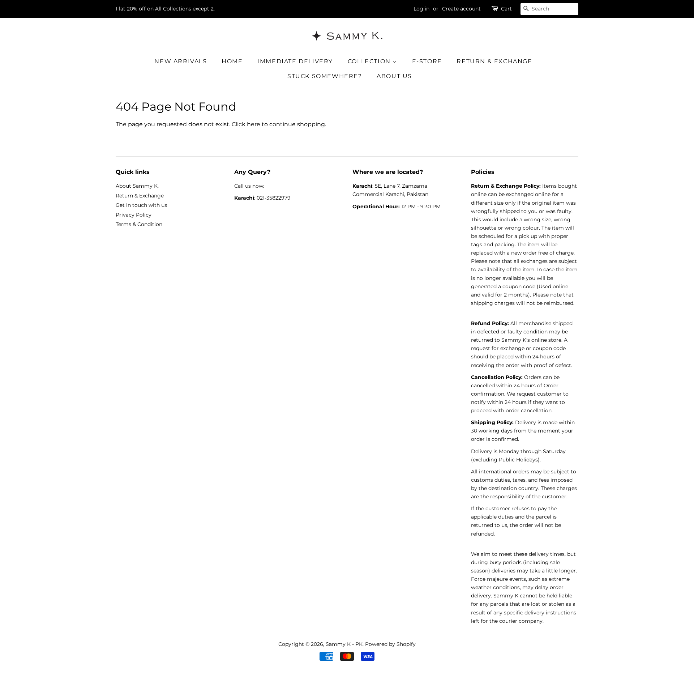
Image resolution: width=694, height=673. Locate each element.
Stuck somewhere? (324, 76)
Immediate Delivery (295, 61)
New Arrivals (180, 61)
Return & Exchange (494, 61)
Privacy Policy (133, 215)
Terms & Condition (139, 224)
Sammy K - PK (344, 644)
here (253, 124)
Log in (421, 8)
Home (232, 61)
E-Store (427, 61)
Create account (461, 8)
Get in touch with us (141, 205)
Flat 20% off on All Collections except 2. (165, 8)
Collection (370, 61)
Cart (506, 8)
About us (394, 76)
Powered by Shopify (390, 644)
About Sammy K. (137, 186)
